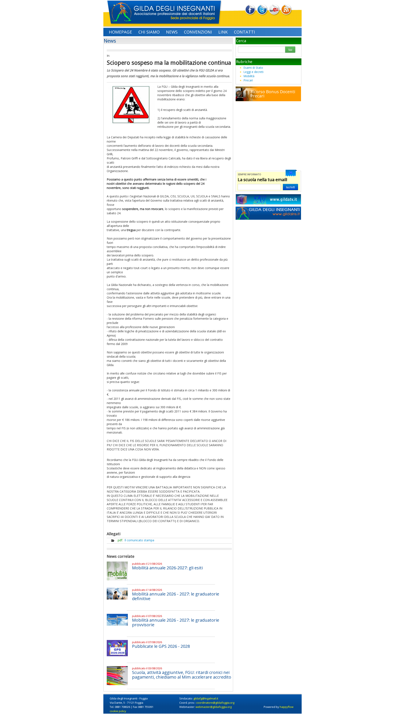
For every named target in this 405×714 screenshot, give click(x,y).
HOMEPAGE (120, 32)
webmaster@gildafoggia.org (214, 707)
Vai (290, 49)
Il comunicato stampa (139, 540)
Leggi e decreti (253, 72)
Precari (248, 80)
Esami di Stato (253, 68)
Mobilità (248, 76)
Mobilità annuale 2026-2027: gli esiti (167, 568)
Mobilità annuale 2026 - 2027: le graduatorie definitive (175, 596)
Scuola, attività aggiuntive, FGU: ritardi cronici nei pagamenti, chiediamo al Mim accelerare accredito (181, 675)
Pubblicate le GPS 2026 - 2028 (161, 646)
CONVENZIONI (198, 32)
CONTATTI (244, 32)
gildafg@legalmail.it (205, 698)
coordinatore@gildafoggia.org (215, 703)
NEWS (172, 32)
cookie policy (118, 711)
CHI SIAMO (149, 32)
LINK (223, 32)
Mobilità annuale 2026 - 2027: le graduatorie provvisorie (175, 622)
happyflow (286, 707)
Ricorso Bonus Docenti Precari (272, 94)
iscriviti (290, 187)
